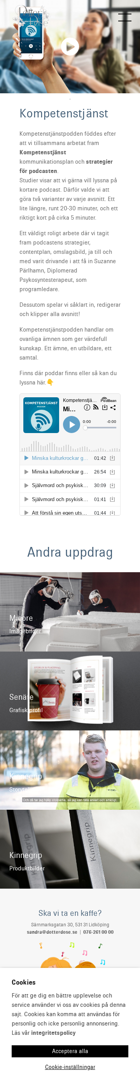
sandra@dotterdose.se (52, 932)
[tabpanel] (70, 46)
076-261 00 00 (98, 932)
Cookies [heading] (24, 982)
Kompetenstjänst (42, 152)
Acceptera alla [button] (70, 1051)
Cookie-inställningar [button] (70, 1067)
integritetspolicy (53, 1032)
